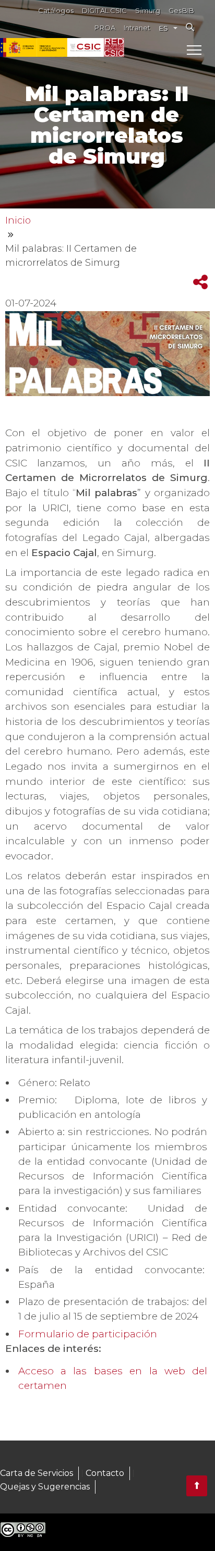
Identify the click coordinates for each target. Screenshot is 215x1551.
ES (163, 28)
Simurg (147, 11)
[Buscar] (190, 27)
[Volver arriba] (196, 1485)
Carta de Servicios (36, 1473)
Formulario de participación (89, 1334)
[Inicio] (114, 47)
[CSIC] (52, 47)
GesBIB (181, 11)
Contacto (105, 1473)
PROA (104, 28)
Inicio (18, 220)
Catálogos (56, 11)
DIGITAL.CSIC (104, 11)
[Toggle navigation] (194, 49)
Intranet (137, 28)
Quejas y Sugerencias (45, 1487)
